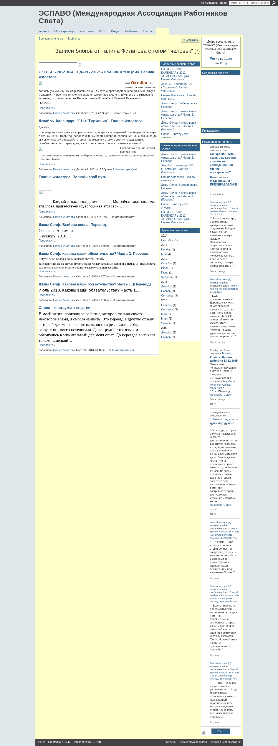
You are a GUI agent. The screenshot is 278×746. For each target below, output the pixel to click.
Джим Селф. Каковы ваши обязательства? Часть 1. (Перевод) (95, 284)
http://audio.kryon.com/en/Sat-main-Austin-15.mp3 (223, 386)
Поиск (274, 3)
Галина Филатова (64, 113)
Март (164, 318)
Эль (225, 150)
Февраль (167, 277)
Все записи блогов (51, 38)
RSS (204, 733)
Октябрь (166, 263)
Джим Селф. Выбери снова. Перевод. (73, 224)
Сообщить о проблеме (194, 742)
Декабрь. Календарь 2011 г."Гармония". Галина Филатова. (91, 121)
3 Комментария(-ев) (125, 169)
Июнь (164, 272)
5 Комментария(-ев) (121, 350)
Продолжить (47, 107)
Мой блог (74, 38)
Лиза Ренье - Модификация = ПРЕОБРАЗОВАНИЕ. (223, 183)
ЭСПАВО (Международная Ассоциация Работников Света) (133, 17)
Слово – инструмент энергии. (65, 307)
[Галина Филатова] (46, 58)
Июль (165, 268)
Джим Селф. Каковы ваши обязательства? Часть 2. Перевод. (94, 253)
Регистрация (209, 3)
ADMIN (66, 742)
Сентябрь (167, 240)
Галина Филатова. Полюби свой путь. (73, 177)
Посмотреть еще (220, 394)
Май (164, 254)
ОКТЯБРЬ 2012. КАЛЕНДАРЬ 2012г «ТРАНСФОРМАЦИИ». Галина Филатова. (176, 74)
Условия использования (226, 742)
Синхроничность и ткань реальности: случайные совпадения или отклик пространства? (223, 163)
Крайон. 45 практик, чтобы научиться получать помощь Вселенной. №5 (224, 534)
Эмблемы (171, 742)
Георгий (214, 202)
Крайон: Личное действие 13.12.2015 (224, 359)
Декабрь (166, 286)
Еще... (220, 731)
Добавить (192, 39)
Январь (166, 323)
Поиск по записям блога (80, 65)
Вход (223, 3)
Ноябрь (166, 249)
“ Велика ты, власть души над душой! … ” (224, 423)
